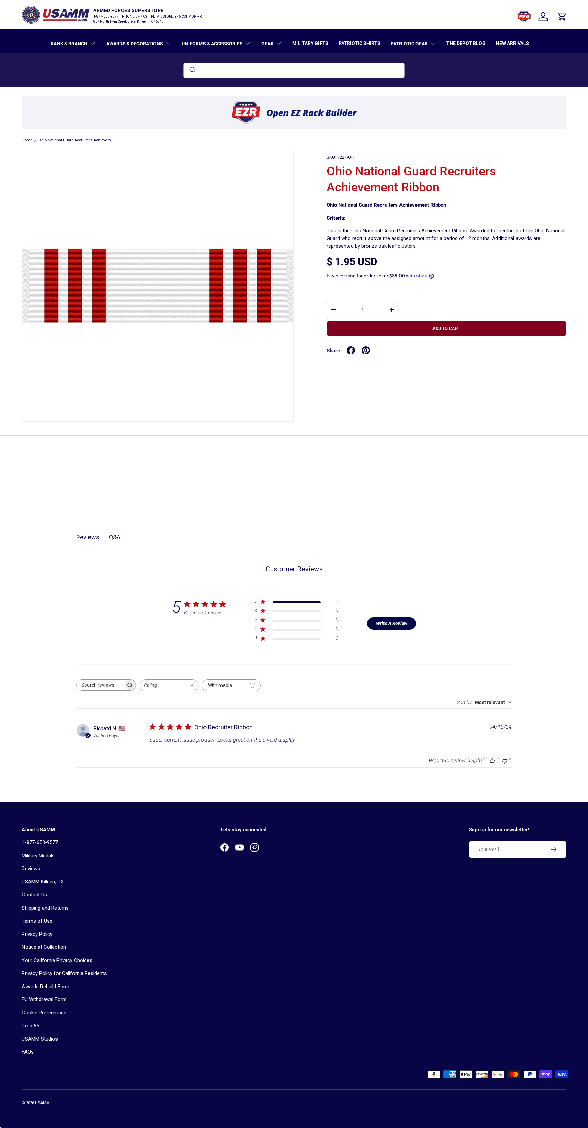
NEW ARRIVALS (512, 43)
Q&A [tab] (114, 537)
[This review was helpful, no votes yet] (492, 760)
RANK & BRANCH (69, 43)
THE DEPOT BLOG (466, 43)
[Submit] (192, 70)
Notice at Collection (44, 947)
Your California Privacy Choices (57, 960)
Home (27, 140)
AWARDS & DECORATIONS (134, 43)
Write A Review (391, 623)
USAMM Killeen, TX (43, 882)
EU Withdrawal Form (44, 999)
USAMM (42, 1103)
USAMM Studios (40, 1039)
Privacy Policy (37, 934)
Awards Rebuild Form (45, 986)
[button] (562, 16)
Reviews (31, 868)
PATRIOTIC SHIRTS (359, 43)
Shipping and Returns (45, 908)
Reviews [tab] (87, 537)
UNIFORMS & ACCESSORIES (212, 43)
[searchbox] (100, 685)
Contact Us (34, 895)
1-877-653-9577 (40, 842)
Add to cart (446, 328)
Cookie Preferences (44, 1013)
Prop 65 (30, 1026)
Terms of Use (37, 921)
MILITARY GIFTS (310, 43)
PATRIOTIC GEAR (409, 43)
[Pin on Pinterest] (365, 350)
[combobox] (294, 70)
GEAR (267, 43)
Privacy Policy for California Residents (64, 973)
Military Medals (38, 856)
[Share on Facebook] (350, 350)
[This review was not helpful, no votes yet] (504, 760)
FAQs (28, 1052)
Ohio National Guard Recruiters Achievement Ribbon (76, 140)
